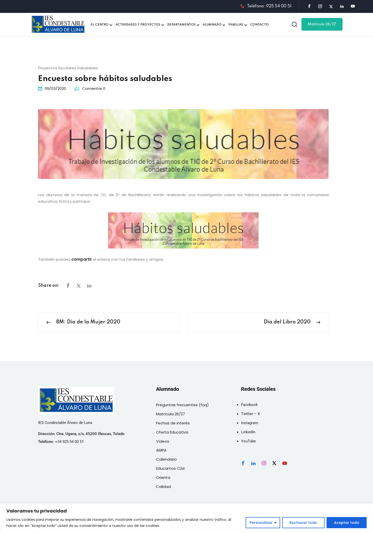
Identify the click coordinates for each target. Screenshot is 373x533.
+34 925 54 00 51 (69, 441)
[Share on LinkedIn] (89, 285)
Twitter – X (250, 414)
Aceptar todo (346, 522)
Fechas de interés (173, 423)
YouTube (248, 441)
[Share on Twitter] (78, 285)
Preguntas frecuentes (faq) (182, 404)
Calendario (166, 459)
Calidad (163, 486)
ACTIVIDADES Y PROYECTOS (137, 24)
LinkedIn (248, 432)
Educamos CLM (170, 468)
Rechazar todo (303, 522)
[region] (186, 518)
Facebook (249, 404)
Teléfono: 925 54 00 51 (269, 6)
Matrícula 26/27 (322, 24)
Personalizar (261, 522)
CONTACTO (259, 24)
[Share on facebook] (68, 285)
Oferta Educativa (172, 432)
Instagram (249, 423)
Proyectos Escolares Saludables (68, 68)
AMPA (161, 450)
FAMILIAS (235, 24)
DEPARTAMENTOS (181, 24)
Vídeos (162, 441)
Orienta (163, 477)
